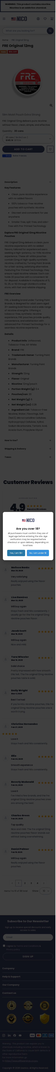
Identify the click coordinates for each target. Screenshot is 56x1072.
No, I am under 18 (37, 553)
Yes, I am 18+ (16, 553)
